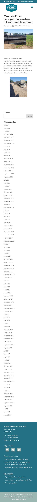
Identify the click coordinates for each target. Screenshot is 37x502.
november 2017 (9, 339)
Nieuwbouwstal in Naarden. (14, 468)
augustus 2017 (8, 348)
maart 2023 (7, 156)
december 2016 (9, 372)
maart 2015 (7, 415)
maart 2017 (7, 363)
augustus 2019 (8, 278)
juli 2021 (6, 210)
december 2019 (9, 265)
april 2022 (7, 186)
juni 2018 (7, 317)
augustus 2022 (8, 177)
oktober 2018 (8, 305)
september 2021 (9, 207)
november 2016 (9, 375)
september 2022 (9, 174)
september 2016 (9, 381)
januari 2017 (8, 369)
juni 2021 (7, 214)
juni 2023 (7, 146)
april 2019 (7, 290)
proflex (9, 26)
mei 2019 (7, 287)
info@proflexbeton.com (11, 440)
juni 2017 (7, 354)
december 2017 (9, 336)
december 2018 (9, 302)
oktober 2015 (8, 400)
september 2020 (9, 241)
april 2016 (7, 391)
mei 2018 (7, 320)
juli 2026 (6, 125)
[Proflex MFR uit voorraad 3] (18, 97)
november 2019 (9, 268)
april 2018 (7, 323)
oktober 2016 (8, 378)
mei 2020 (7, 250)
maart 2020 (7, 256)
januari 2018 (8, 333)
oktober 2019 (8, 272)
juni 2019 (7, 284)
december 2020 (9, 232)
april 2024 (7, 131)
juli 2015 (6, 409)
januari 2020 (8, 262)
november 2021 (9, 201)
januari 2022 (8, 195)
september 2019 (9, 275)
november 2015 (9, 397)
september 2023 (9, 143)
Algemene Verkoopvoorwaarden (15, 477)
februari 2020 (8, 259)
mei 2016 (7, 387)
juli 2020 (6, 244)
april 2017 (7, 360)
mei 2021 (7, 217)
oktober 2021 (8, 204)
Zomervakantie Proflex (12, 459)
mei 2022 (7, 183)
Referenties (26, 26)
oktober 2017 (8, 342)
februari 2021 (8, 226)
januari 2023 (8, 162)
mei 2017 (7, 357)
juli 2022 (6, 180)
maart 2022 (7, 189)
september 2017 (9, 345)
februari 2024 (8, 134)
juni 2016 (7, 384)
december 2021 (9, 198)
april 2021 (7, 220)
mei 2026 (7, 128)
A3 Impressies (21, 499)
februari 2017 (8, 366)
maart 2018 (7, 326)
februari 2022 (8, 192)
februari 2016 (8, 394)
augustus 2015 (8, 406)
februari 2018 (8, 329)
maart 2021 (7, 223)
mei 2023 (7, 149)
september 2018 (9, 308)
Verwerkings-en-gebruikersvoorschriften (18, 480)
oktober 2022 (8, 171)
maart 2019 (7, 293)
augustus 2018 (8, 311)
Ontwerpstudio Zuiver (18, 497)
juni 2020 (7, 247)
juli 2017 (6, 351)
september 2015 (9, 403)
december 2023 (9, 137)
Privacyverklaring (10, 483)
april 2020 (7, 253)
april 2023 (7, 152)
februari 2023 (8, 159)
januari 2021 (8, 229)
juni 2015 (7, 412)
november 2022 (9, 168)
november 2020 (9, 235)
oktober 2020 (8, 238)
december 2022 (9, 165)
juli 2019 (6, 281)
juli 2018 (6, 314)
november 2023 (9, 140)
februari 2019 (8, 296)
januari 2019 (8, 299)
